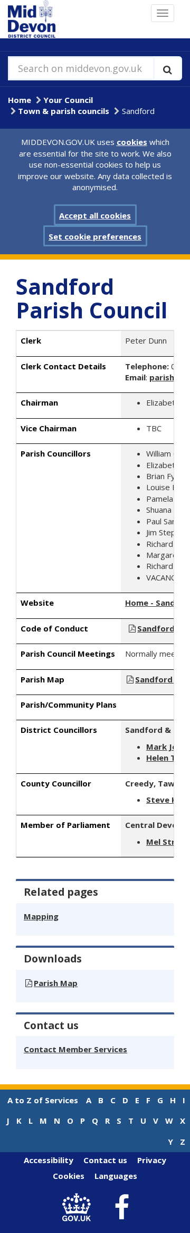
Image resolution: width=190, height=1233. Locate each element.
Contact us (105, 1160)
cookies (132, 142)
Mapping (41, 916)
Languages (115, 1175)
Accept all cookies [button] (95, 215)
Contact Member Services (75, 1049)
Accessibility (48, 1160)
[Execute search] (167, 68)
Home (19, 100)
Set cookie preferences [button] (95, 236)
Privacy (151, 1160)
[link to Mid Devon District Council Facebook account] (122, 1207)
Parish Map (56, 983)
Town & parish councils (63, 111)
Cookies (68, 1175)
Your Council (68, 100)
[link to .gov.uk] (79, 1207)
